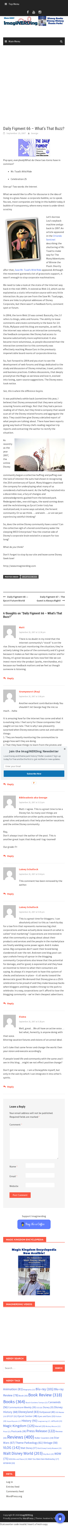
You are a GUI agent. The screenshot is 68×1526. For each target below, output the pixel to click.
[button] (34, 751)
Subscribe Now (34, 773)
